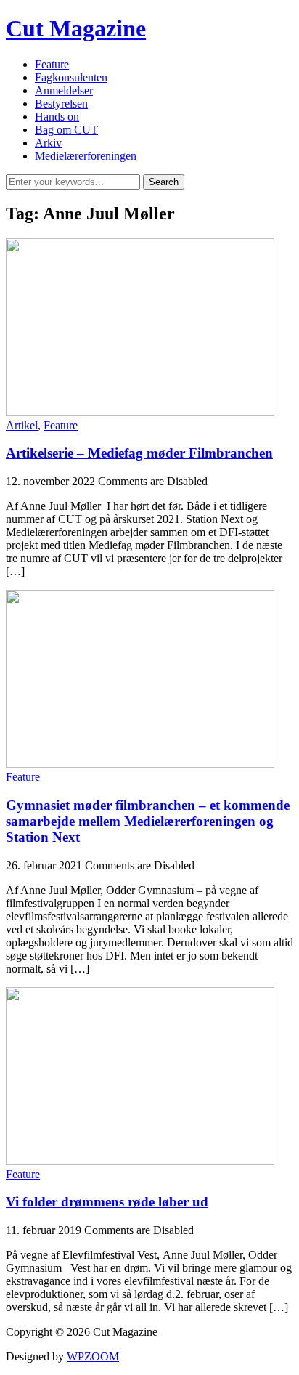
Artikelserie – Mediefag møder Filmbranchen (139, 453)
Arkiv (48, 143)
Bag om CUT (66, 129)
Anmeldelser (64, 90)
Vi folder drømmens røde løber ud (107, 1201)
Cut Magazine (76, 28)
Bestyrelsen (61, 103)
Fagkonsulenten (71, 77)
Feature (52, 64)
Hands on (57, 116)
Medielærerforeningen (85, 156)
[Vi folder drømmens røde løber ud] (140, 1161)
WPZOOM (93, 1356)
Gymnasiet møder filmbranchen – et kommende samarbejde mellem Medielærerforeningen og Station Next (148, 821)
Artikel (22, 425)
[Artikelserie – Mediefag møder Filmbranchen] (140, 412)
